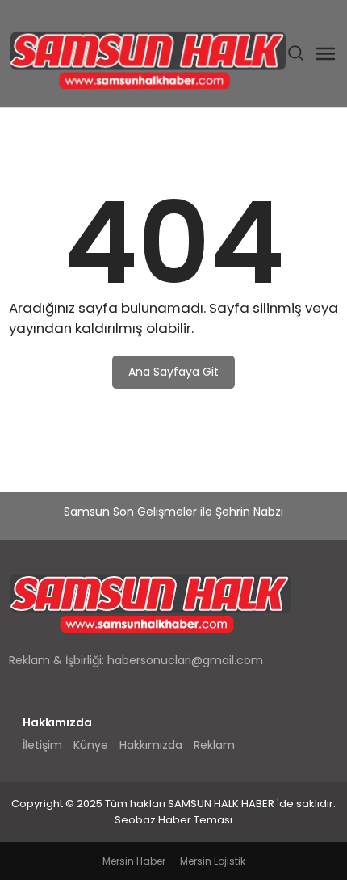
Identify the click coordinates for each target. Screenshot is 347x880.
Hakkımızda (150, 745)
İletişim (42, 745)
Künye (90, 745)
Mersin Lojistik (212, 861)
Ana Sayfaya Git (173, 372)
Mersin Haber (133, 861)
